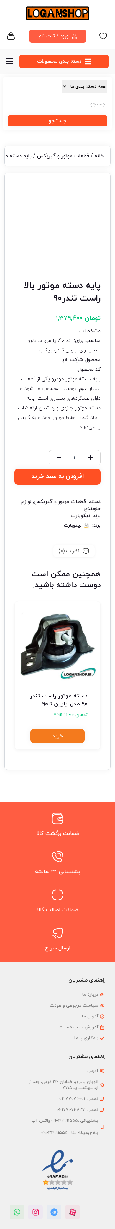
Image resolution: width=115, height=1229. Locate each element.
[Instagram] (35, 1212)
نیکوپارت (80, 515)
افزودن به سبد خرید (57, 476)
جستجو (57, 121)
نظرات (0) (68, 551)
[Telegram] (54, 1212)
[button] (57, 736)
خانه (99, 156)
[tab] (74, 551)
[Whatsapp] (17, 1212)
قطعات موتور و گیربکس (63, 156)
